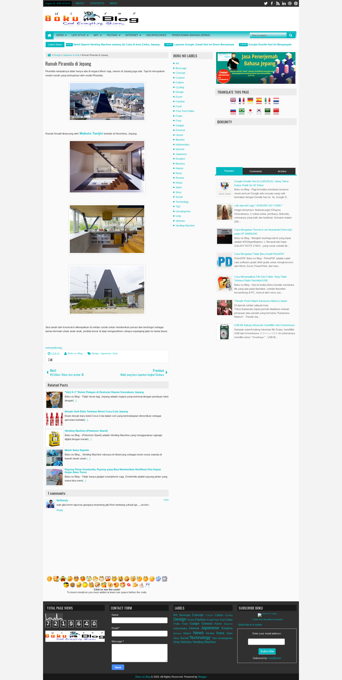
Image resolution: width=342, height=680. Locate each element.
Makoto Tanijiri (91, 133)
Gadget (180, 125)
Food (178, 106)
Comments (256, 171)
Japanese (106, 353)
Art (177, 63)
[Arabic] (269, 112)
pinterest (296, 3)
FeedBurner (274, 658)
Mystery (180, 163)
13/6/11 (166, 500)
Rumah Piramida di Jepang (68, 63)
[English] (234, 102)
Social (179, 196)
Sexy (178, 192)
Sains (179, 187)
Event (179, 96)
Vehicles (180, 220)
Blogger (202, 676)
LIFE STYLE (79, 35)
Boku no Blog (75, 353)
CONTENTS (97, 3)
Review (180, 177)
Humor (179, 135)
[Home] (49, 55)
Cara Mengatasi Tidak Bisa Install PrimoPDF (259, 253)
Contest (180, 77)
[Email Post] (49, 360)
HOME (49, 35)
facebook (272, 3)
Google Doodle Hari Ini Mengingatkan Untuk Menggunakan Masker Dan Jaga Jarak (290, 44)
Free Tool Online (185, 111)
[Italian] (269, 102)
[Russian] (234, 112)
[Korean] (260, 112)
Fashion (180, 101)
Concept (180, 72)
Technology (182, 201)
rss (278, 3)
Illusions (180, 139)
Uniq (115, 353)
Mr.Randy (62, 500)
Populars (229, 170)
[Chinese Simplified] (277, 112)
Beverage (181, 68)
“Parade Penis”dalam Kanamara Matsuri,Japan (260, 301)
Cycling (180, 87)
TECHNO (112, 35)
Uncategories (183, 211)
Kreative (180, 158)
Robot (179, 182)
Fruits (179, 115)
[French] (243, 102)
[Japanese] (251, 112)
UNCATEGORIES (156, 35)
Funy (178, 120)
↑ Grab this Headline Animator (267, 619)
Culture (180, 82)
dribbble (290, 3)
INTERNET (131, 35)
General (180, 130)
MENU (113, 3)
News (179, 173)
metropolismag (53, 347)
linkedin (284, 3)
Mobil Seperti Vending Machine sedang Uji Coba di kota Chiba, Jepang (108, 44)
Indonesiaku (182, 144)
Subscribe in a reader (250, 624)
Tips (178, 206)
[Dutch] (277, 102)
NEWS (60, 35)
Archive (282, 171)
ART (96, 35)
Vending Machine (185, 225)
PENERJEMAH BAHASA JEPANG (191, 35)
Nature (179, 168)
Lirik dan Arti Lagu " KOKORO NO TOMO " (258, 205)
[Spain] (260, 102)
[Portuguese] (243, 112)
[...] (75, 400)
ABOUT (80, 3)
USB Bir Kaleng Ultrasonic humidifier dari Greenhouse (264, 325)
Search (291, 35)
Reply (60, 510)
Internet (180, 149)
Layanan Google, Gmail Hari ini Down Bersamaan (195, 44)
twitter (266, 3)
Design (95, 353)
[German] (251, 102)
